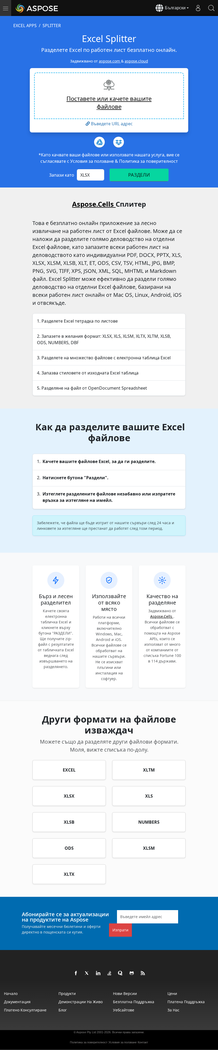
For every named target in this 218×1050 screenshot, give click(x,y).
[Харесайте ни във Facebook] (76, 973)
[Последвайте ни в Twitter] (87, 973)
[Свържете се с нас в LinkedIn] (98, 973)
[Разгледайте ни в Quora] (120, 973)
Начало (11, 993)
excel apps (25, 25)
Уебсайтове (123, 1009)
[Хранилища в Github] (131, 973)
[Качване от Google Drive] (99, 142)
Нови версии (125, 993)
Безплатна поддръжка (133, 1001)
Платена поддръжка (186, 1001)
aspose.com (110, 61)
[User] (198, 8)
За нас (173, 1009)
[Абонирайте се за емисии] (143, 973)
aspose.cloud (136, 61)
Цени (172, 993)
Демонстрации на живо (80, 1001)
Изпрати (120, 929)
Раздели (139, 175)
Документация (17, 1001)
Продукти (67, 993)
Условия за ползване (92, 161)
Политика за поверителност (148, 161)
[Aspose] (37, 8)
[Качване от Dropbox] (118, 142)
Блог (62, 1009)
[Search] (211, 8)
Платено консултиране (25, 1009)
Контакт (143, 1042)
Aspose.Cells (94, 204)
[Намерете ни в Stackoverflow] (109, 973)
